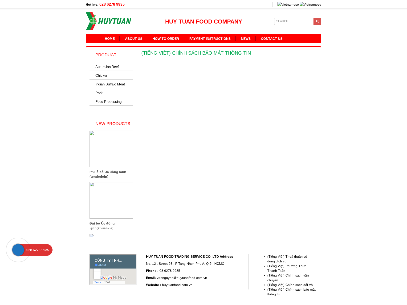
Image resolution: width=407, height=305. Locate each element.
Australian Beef (107, 67)
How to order (166, 38)
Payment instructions (210, 38)
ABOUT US (133, 38)
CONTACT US (271, 38)
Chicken (101, 75)
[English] (310, 4)
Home (110, 38)
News (246, 38)
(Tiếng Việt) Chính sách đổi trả (290, 285)
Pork (99, 93)
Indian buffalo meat (110, 84)
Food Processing (108, 102)
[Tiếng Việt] (288, 4)
